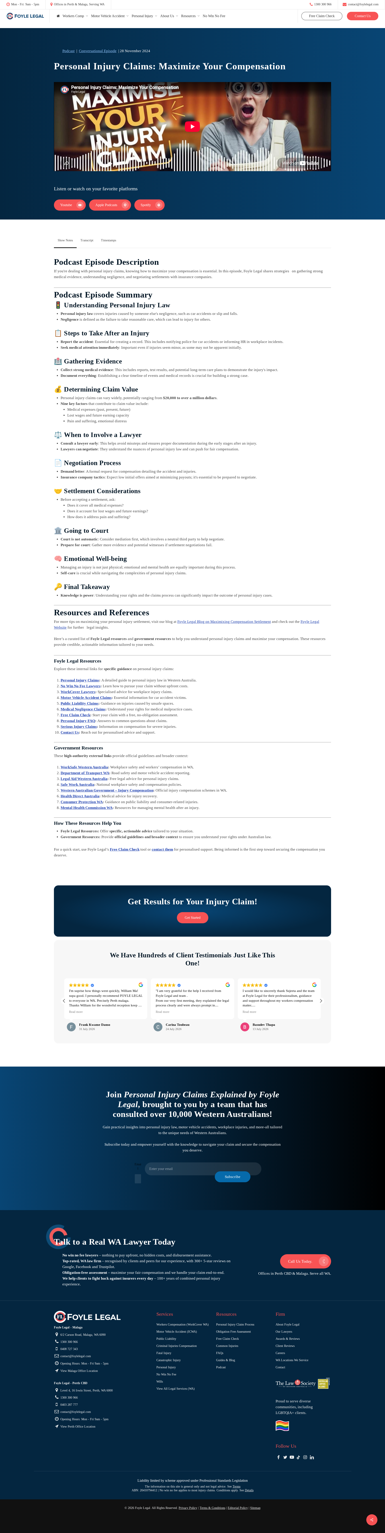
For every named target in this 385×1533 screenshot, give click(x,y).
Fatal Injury (163, 1353)
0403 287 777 (68, 1404)
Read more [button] (76, 1012)
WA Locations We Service (292, 1360)
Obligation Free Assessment (233, 1331)
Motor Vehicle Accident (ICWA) (176, 1331)
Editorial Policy (238, 1508)
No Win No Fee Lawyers (80, 686)
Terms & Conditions (212, 1508)
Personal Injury (166, 1367)
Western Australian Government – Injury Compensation (107, 790)
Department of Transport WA (85, 773)
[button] (70, 205)
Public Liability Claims (79, 703)
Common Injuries (227, 1346)
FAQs (219, 1353)
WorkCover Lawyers (78, 692)
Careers (280, 1353)
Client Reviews (285, 1346)
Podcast (68, 51)
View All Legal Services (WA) (175, 1388)
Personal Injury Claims (80, 680)
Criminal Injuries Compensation (176, 1346)
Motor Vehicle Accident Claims (86, 698)
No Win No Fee (166, 1374)
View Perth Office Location (77, 1426)
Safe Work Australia (77, 784)
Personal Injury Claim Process (235, 1324)
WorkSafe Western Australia (84, 767)
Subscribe (232, 1177)
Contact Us (70, 732)
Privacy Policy (188, 1508)
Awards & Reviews (288, 1338)
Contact (280, 1367)
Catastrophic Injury (168, 1360)
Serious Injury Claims (79, 726)
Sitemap (255, 1508)
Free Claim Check (75, 715)
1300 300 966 (322, 4)
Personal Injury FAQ (78, 721)
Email (138, 1166)
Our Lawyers (284, 1331)
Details (249, 1490)
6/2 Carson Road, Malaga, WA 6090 (82, 1334)
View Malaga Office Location (78, 1371)
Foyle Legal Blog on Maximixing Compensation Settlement (224, 622)
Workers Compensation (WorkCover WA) (182, 1324)
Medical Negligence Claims (83, 709)
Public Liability (166, 1338)
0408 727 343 (68, 1349)
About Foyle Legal (287, 1324)
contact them (162, 849)
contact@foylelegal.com (363, 4)
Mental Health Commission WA (87, 808)
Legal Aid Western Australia (84, 779)
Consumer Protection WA (82, 802)
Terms (236, 1486)
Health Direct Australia (80, 796)
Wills (159, 1381)
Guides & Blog (225, 1360)
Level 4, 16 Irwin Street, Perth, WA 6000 (86, 1390)
